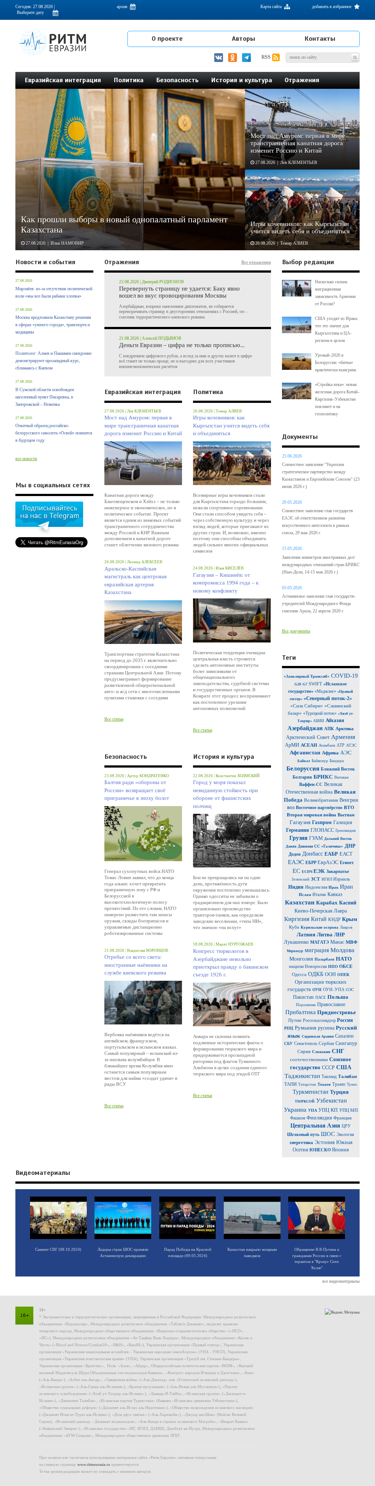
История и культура (241, 80)
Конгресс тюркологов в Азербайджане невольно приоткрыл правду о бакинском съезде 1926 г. (230, 962)
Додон (295, 854)
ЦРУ (346, 1126)
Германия (297, 830)
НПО (333, 966)
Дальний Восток (338, 839)
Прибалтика (300, 1012)
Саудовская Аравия (318, 1036)
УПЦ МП (348, 1110)
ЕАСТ (346, 854)
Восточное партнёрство (319, 807)
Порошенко (306, 1004)
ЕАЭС (296, 862)
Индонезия (316, 887)
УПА (313, 1110)
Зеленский (300, 879)
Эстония (325, 1142)
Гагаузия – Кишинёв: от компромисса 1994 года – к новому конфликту (226, 583)
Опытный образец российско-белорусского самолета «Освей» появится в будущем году (53, 433)
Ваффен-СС (311, 784)
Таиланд (329, 1076)
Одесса (299, 974)
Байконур (320, 760)
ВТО (349, 807)
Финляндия (320, 1118)
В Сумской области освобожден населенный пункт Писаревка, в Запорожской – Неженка (44, 397)
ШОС (328, 1134)
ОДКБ (315, 974)
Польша (337, 997)
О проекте (167, 38)
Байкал (303, 761)
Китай (319, 919)
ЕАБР (331, 854)
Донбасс (312, 854)
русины (326, 1028)
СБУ (288, 1043)
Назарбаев (324, 959)
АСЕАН (309, 745)
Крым (349, 919)
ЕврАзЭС (328, 862)
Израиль (341, 879)
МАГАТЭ (319, 942)
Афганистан (305, 752)
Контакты (319, 38)
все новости (26, 458)
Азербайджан (305, 728)
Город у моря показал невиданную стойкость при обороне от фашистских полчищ (225, 794)
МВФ (351, 942)
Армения (343, 736)
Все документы (296, 631)
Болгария (302, 777)
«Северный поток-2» (328, 698)
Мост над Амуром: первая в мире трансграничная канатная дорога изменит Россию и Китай (143, 425)
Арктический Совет (308, 737)
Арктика (344, 728)
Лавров (346, 927)
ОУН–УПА (334, 989)
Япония (340, 1149)
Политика (129, 80)
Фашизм (298, 1118)
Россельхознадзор (320, 1020)
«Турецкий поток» (320, 713)
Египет (347, 862)
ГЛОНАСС (322, 830)
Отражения (302, 80)
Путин (294, 1020)
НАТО (344, 959)
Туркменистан (310, 1092)
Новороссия (316, 966)
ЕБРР (311, 862)
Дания (291, 846)
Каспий (347, 903)
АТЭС (351, 745)
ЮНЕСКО (320, 1149)
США (344, 1067)
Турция (339, 1092)
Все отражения (256, 262)
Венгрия (348, 800)
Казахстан (300, 902)
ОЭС (350, 989)
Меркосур (295, 951)
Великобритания (321, 800)
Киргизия (296, 918)
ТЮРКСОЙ (305, 1101)
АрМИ (292, 745)
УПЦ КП (328, 1110)
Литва (325, 934)
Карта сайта (271, 6)
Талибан (347, 1076)
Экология (345, 1134)
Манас (337, 942)
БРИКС (323, 777)
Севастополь (305, 1043)
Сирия (304, 1051)
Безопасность (177, 80)
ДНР (350, 846)
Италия (319, 894)
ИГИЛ (327, 879)
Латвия (306, 934)
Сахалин (344, 1036)
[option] (187, 169)
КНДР (334, 919)
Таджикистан (302, 1075)
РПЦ (288, 1028)
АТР (341, 745)
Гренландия (345, 830)
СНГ (338, 1051)
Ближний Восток (338, 769)
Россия (345, 1020)
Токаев (324, 1084)
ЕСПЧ (307, 872)
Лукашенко (297, 942)
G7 (304, 684)
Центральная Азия (315, 1125)
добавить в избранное (332, 6)
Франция (342, 1118)
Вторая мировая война (311, 814)
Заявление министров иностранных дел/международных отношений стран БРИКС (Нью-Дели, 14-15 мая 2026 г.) (321, 565)
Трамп (338, 1084)
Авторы (243, 38)
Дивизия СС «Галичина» (320, 846)
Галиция (342, 822)
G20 (297, 684)
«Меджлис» (326, 691)
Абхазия (335, 720)
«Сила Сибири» (306, 706)
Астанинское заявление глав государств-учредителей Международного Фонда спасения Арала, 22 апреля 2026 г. (319, 603)
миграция (317, 950)
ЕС (296, 871)
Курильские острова (319, 927)
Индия (296, 887)
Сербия (326, 1043)
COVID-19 (344, 676)
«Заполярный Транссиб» (307, 676)
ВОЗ (290, 808)
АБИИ (318, 720)
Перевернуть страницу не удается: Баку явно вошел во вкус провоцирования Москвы (179, 292)
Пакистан (303, 997)
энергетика (301, 1142)
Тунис (352, 1084)
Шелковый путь (303, 1134)
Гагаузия (300, 822)
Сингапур (346, 1043)
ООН (330, 974)
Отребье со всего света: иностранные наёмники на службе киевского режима (135, 965)
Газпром (322, 822)
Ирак (333, 887)
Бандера (337, 760)
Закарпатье (337, 871)
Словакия (321, 1051)
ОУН (317, 989)
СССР (328, 1067)
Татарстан (307, 1084)
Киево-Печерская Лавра (320, 911)
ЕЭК (319, 871)
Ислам (305, 894)
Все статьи (113, 719)
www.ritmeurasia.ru (93, 1464)
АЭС (346, 752)
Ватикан (341, 777)
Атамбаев (327, 745)
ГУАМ (316, 838)
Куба (294, 927)
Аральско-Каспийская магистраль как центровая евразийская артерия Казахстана (135, 580)
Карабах (327, 903)
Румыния (305, 1028)
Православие (331, 1004)
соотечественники (309, 1059)
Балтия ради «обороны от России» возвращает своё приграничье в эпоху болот (136, 790)
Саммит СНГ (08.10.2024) (58, 1249)
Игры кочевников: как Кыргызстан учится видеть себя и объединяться (231, 425)
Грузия (298, 838)
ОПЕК (343, 974)
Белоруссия (302, 768)
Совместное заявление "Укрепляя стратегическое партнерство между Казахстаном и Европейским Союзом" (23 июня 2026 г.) (321, 475)
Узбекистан (331, 1100)
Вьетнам (346, 814)
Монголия (301, 959)
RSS (266, 57)
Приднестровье (336, 1012)
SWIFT (315, 683)
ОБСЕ (346, 966)
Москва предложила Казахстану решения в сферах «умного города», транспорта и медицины (53, 325)
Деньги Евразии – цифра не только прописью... (182, 345)
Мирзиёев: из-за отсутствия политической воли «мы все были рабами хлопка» (53, 292)
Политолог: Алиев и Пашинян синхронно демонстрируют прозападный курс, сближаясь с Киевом (53, 361)
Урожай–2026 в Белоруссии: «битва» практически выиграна (335, 362)
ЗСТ (315, 879)
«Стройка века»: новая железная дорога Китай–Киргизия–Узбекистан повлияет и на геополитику (337, 399)
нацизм (297, 966)
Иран (346, 887)
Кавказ (334, 894)
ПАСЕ (320, 997)
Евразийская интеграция (63, 80)
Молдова (342, 950)
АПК (329, 728)
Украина (295, 1109)
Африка (330, 752)
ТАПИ (290, 1084)
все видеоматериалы (341, 1281)
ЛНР (339, 934)
